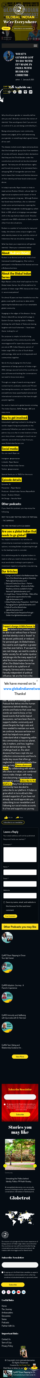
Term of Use (7, 1342)
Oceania (30, 1218)
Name (6, 867)
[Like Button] (6, 817)
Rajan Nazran (14, 462)
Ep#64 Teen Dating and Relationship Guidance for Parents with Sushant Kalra (12, 1046)
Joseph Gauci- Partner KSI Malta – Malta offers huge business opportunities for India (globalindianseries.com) (22, 596)
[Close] (13, 86)
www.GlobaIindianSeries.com (13, 443)
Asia (26, 1210)
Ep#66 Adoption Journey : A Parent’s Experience (13, 986)
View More (20, 1056)
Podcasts (5, 1322)
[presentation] (5, 1165)
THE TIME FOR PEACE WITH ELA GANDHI (16, 526)
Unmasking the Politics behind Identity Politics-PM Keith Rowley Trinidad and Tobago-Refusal (18, 1180)
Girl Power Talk (24, 1365)
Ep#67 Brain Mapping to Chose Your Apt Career (13, 956)
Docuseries (6, 1315)
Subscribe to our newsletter (23, 28)
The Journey (7, 1309)
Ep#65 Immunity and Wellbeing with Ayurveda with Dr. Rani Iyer (14, 1016)
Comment (7, 844)
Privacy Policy (7, 1345)
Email (6, 878)
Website (6, 890)
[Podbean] (25, 92)
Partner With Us (8, 1325)
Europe (20, 1212)
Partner (6, 28)
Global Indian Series (16, 465)
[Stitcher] (30, 92)
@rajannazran (15, 458)
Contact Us (6, 1339)
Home (4, 1305)
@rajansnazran (13, 469)
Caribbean (15, 1218)
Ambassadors (7, 1312)
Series (4, 1319)
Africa (24, 1220)
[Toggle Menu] (35, 46)
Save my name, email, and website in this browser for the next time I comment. (21, 906)
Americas (10, 1211)
